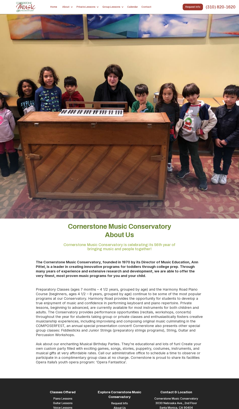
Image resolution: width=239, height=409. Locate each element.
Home (53, 7)
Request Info (192, 7)
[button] (68, 7)
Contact (146, 7)
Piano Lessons (62, 398)
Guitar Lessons (62, 403)
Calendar (132, 7)
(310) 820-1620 (221, 7)
